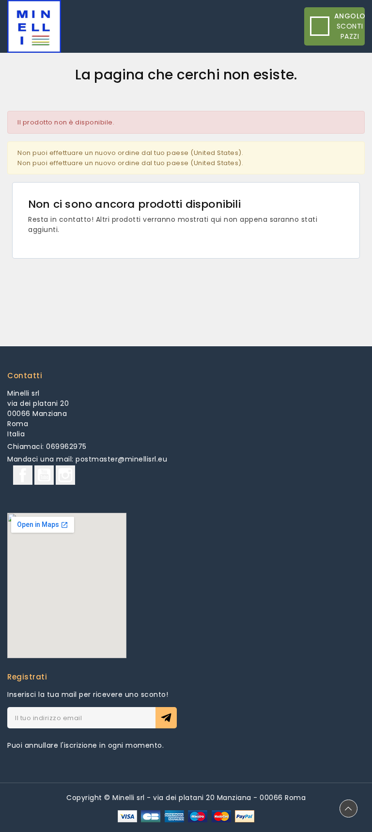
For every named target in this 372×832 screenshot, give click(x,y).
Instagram (65, 475)
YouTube (44, 475)
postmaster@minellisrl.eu (121, 459)
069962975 (66, 446)
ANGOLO (350, 16)
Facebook (22, 475)
